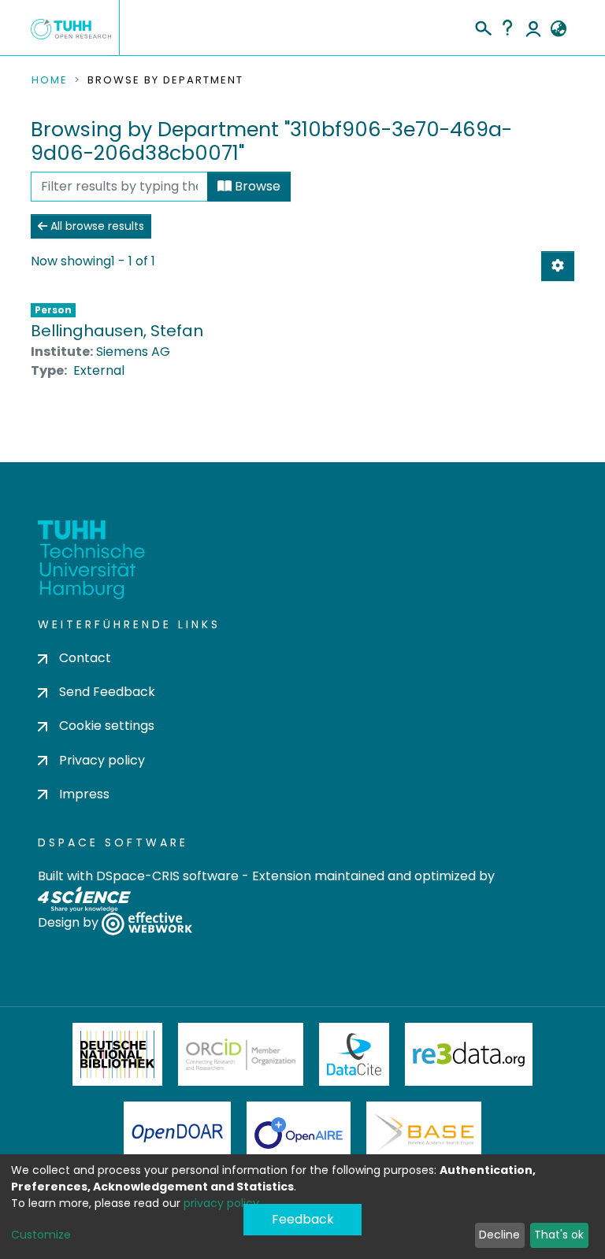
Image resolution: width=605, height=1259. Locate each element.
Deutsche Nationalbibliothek (117, 1054)
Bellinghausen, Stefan (117, 331)
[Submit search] (482, 26)
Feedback (303, 1219)
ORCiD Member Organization (241, 1054)
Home (50, 80)
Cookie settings (106, 726)
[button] (558, 29)
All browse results (95, 226)
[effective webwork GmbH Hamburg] (147, 922)
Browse (256, 186)
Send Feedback (107, 692)
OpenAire (298, 1133)
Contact (85, 658)
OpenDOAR (177, 1133)
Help (507, 28)
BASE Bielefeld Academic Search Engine (423, 1133)
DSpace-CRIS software (167, 876)
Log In (533, 28)
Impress (84, 794)
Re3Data (469, 1054)
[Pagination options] (557, 266)
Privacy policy (102, 760)
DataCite (354, 1054)
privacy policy (221, 1203)
